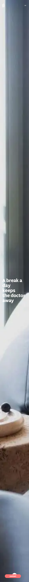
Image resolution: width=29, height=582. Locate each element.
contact (13, 576)
